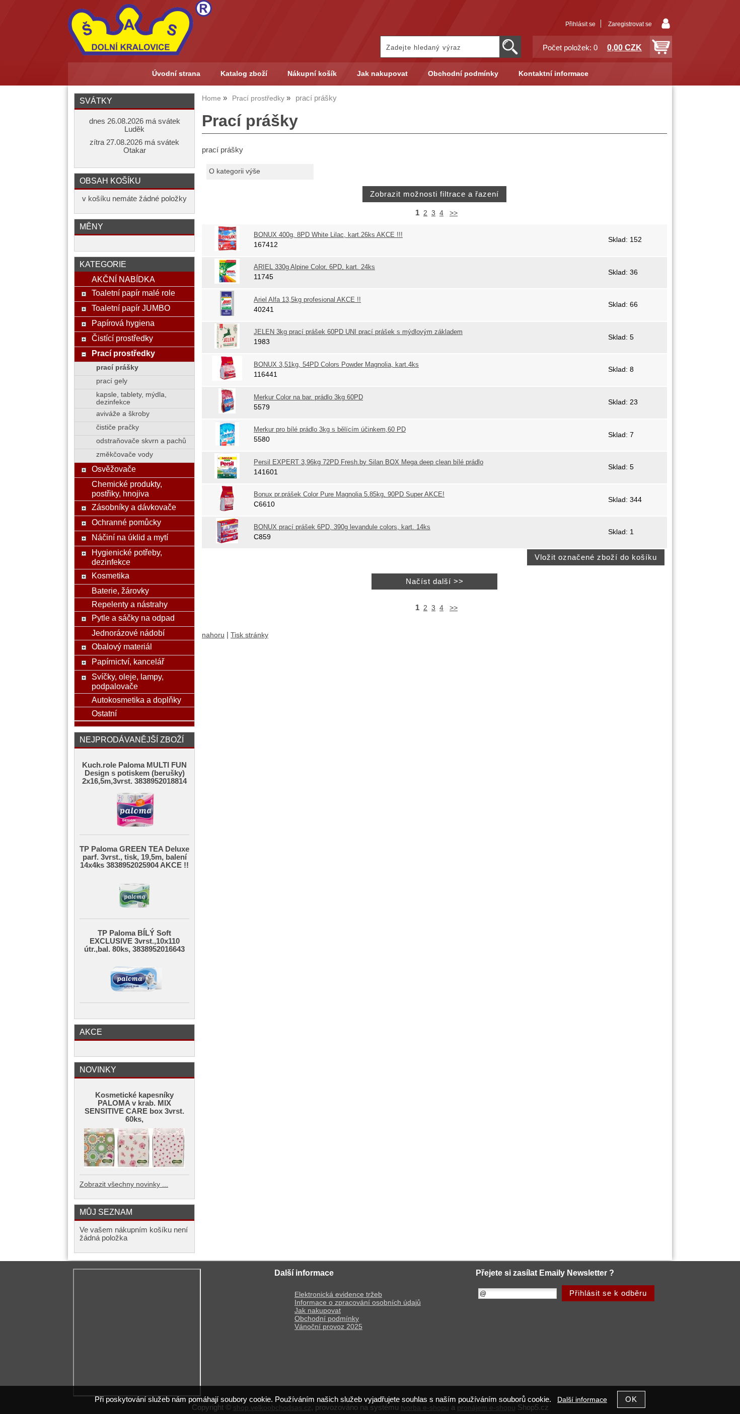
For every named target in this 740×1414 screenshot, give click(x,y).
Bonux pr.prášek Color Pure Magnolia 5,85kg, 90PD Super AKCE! (349, 494)
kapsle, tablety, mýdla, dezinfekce (131, 398)
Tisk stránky (249, 635)
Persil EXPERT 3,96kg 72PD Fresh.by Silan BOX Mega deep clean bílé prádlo (368, 462)
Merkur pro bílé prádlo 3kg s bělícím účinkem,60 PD (330, 429)
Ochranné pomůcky (126, 522)
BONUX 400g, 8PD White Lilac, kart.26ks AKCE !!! (328, 234)
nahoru (213, 635)
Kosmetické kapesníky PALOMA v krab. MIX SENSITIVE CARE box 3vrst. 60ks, (134, 1107)
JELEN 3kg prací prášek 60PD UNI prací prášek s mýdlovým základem (358, 332)
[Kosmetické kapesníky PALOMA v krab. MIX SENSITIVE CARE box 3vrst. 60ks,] (134, 1149)
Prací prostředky (123, 353)
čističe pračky (117, 427)
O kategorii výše (234, 171)
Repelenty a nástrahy (130, 604)
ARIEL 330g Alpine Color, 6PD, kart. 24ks (314, 267)
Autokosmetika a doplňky (136, 699)
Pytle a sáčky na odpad (133, 617)
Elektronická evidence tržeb (338, 1294)
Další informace (582, 1399)
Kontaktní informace (553, 73)
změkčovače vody (124, 454)
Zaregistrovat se (630, 24)
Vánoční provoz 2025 (328, 1326)
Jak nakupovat (382, 73)
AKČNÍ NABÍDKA (123, 279)
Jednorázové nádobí (128, 632)
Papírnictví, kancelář (128, 661)
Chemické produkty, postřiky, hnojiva (127, 488)
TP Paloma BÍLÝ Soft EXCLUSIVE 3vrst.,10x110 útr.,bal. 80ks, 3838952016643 (134, 941)
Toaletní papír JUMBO (131, 307)
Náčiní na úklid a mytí (130, 537)
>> (454, 213)
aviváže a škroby (123, 414)
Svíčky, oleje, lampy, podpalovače (128, 681)
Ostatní (104, 713)
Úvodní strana (176, 73)
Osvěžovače (114, 468)
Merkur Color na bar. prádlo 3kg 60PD (308, 397)
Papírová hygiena (123, 322)
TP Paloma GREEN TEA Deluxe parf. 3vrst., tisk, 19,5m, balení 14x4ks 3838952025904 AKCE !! (134, 857)
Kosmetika (110, 575)
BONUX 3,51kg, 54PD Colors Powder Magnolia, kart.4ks (336, 364)
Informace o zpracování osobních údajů (357, 1302)
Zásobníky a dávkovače (134, 507)
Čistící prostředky (122, 338)
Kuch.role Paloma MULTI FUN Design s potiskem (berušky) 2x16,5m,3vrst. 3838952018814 (134, 773)
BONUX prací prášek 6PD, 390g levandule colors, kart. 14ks (342, 527)
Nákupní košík (312, 73)
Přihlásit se (580, 24)
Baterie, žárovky (120, 590)
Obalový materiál (122, 646)
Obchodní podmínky (463, 73)
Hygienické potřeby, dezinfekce (127, 557)
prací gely (111, 381)
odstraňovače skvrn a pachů (141, 441)
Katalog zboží (243, 73)
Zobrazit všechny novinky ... (124, 1184)
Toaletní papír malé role (133, 292)
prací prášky (117, 367)
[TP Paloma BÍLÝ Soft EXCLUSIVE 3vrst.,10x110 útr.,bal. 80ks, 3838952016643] (134, 977)
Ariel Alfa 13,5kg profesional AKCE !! (307, 299)
